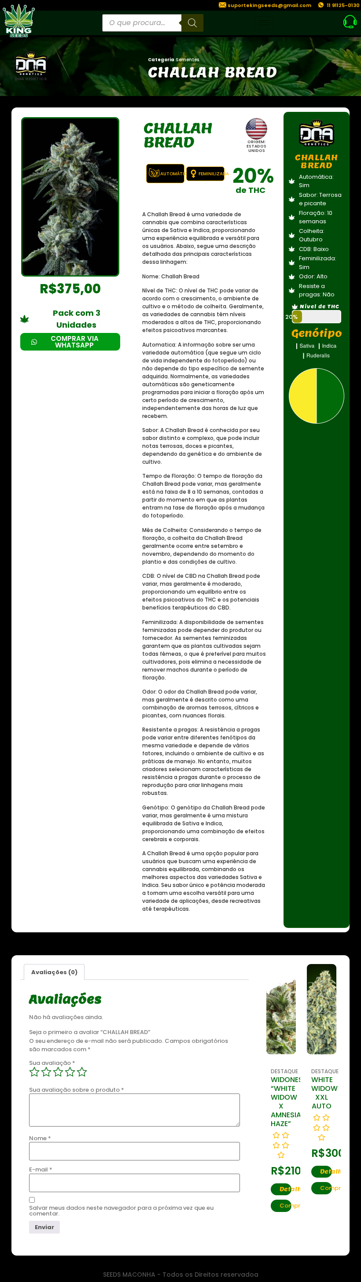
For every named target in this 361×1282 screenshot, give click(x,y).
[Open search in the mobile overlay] (152, 23)
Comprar (285, 1205)
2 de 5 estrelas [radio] (46, 1072)
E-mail (40, 1169)
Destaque (284, 1071)
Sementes (187, 59)
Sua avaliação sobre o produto (76, 1090)
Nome (40, 1138)
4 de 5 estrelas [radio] (70, 1072)
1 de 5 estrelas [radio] (34, 1072)
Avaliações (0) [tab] (54, 972)
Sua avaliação (52, 1063)
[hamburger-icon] (264, 22)
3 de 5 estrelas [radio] (58, 1072)
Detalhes (285, 1189)
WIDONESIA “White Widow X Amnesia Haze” (290, 1102)
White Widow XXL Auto (324, 1093)
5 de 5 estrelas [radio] (82, 1072)
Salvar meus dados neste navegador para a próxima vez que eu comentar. (121, 1210)
